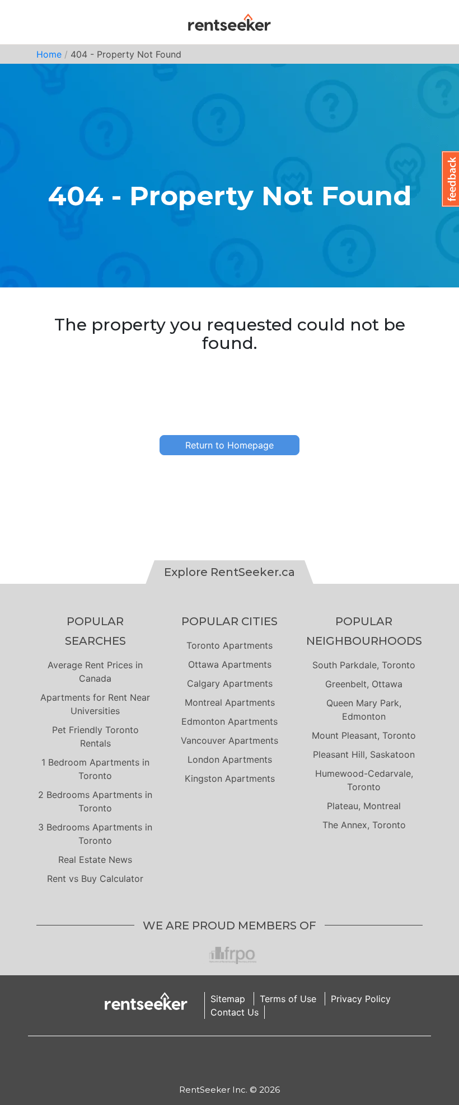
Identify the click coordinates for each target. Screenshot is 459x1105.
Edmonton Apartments (229, 721)
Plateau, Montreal (364, 805)
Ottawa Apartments (229, 664)
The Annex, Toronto (364, 824)
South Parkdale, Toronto (363, 664)
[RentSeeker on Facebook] (229, 1059)
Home (49, 54)
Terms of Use (288, 998)
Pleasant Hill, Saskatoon (364, 754)
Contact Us (234, 1012)
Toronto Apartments (229, 645)
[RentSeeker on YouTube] (257, 1059)
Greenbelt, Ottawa (363, 684)
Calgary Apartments (230, 683)
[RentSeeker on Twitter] (243, 1059)
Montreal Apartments (230, 702)
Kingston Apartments (230, 778)
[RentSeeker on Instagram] (215, 1059)
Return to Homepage (229, 445)
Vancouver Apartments (229, 740)
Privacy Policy (361, 998)
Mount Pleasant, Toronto (364, 735)
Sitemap (227, 998)
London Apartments (230, 759)
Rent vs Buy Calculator (95, 878)
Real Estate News (95, 859)
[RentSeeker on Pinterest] (201, 1059)
